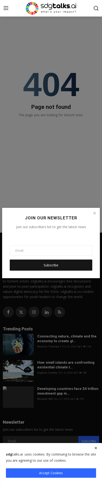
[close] (96, 448)
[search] (96, 8)
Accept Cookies (51, 473)
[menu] (6, 8)
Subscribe (51, 265)
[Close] (94, 213)
